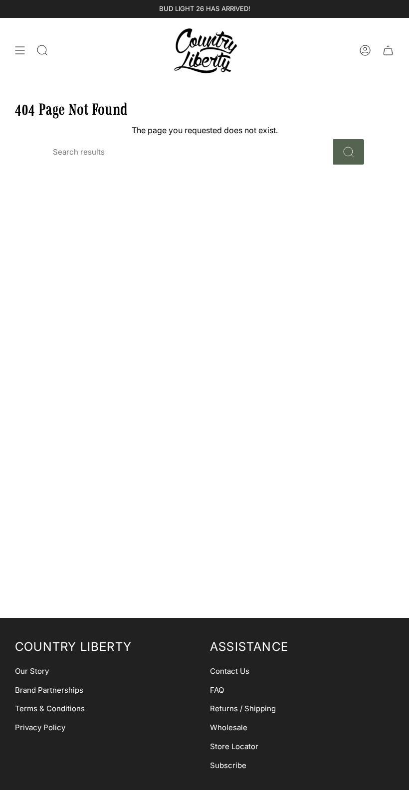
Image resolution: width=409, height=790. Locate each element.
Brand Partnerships (49, 690)
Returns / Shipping (243, 708)
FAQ (217, 690)
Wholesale (228, 727)
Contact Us (229, 671)
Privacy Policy (40, 727)
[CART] (388, 50)
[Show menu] (20, 50)
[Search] (348, 152)
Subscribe (228, 765)
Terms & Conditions (50, 708)
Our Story (32, 671)
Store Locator (234, 746)
